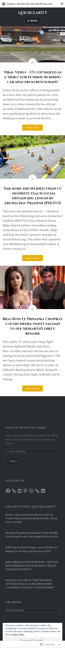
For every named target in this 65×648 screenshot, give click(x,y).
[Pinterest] (25, 491)
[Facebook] (8, 491)
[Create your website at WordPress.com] (32, 4)
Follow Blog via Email (25, 427)
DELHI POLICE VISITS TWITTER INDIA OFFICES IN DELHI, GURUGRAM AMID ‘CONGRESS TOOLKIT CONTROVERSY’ (29, 583)
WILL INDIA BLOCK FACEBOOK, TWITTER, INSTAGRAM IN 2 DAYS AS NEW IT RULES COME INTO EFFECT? (31, 565)
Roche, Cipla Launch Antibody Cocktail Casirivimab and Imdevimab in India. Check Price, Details (31, 518)
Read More (33, 127)
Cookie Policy (18, 634)
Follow (13, 461)
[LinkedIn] (43, 491)
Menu (34, 21)
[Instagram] (31, 491)
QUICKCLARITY (32, 13)
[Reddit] (19, 491)
